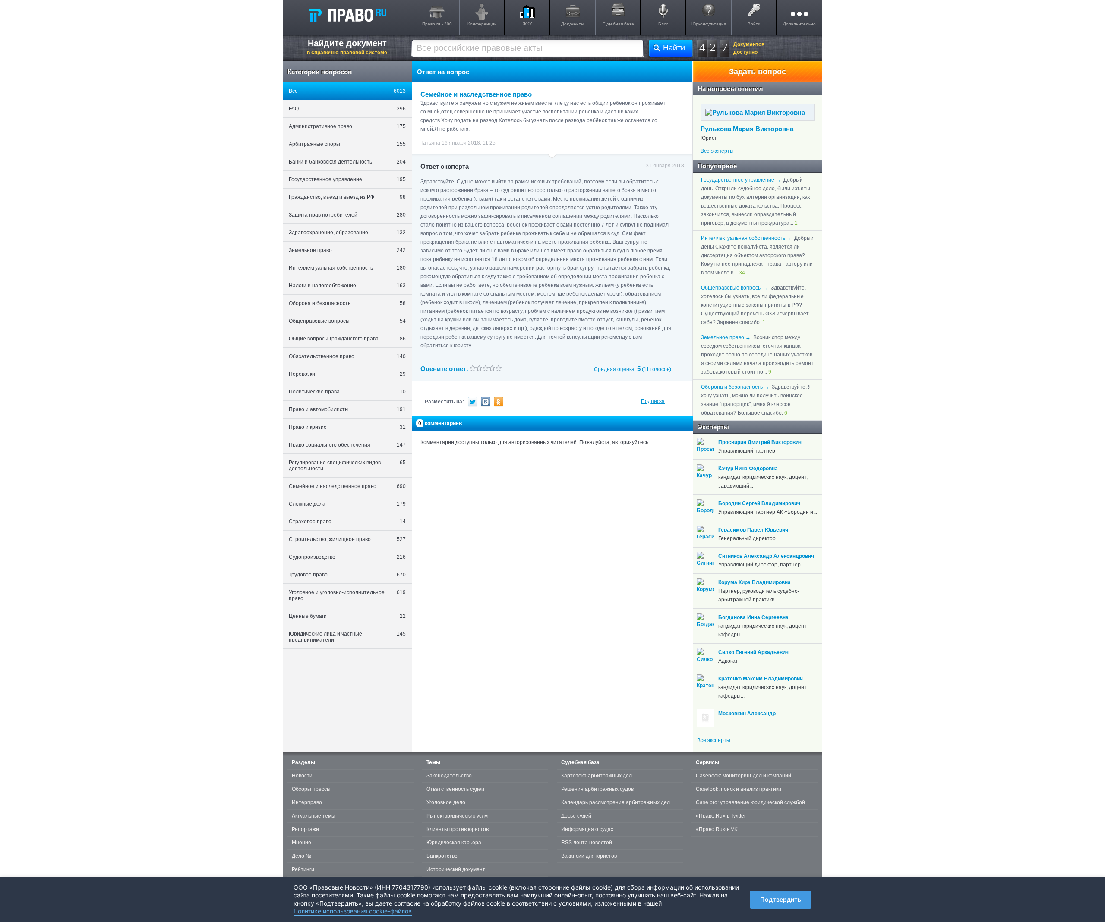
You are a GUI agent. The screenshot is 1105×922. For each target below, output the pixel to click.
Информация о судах (587, 829)
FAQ (347, 109)
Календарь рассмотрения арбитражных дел (615, 802)
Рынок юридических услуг (457, 816)
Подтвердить (780, 899)
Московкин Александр (747, 714)
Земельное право (347, 250)
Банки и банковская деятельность (347, 162)
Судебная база (618, 24)
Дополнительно (799, 24)
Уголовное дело (445, 802)
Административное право (347, 126)
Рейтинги (303, 869)
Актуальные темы (313, 816)
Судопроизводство (347, 557)
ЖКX (527, 24)
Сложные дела (347, 504)
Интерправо (307, 802)
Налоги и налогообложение (347, 286)
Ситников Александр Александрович (766, 556)
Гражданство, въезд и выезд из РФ (347, 197)
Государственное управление (347, 179)
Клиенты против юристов (457, 829)
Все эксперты (717, 151)
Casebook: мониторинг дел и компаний (743, 776)
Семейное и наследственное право (347, 486)
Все (347, 91)
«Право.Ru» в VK (717, 829)
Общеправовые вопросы (347, 321)
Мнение (301, 843)
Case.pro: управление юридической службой (750, 802)
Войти (754, 24)
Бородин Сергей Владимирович (759, 503)
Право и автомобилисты (347, 409)
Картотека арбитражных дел (596, 776)
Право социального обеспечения (347, 445)
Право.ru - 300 (437, 24)
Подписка (653, 401)
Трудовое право (347, 575)
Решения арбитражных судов (597, 789)
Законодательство (449, 776)
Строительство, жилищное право (347, 539)
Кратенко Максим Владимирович (760, 679)
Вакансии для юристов (589, 856)
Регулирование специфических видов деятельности (347, 465)
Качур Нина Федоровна (748, 469)
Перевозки (347, 374)
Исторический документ (455, 869)
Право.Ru (347, 14)
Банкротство (442, 856)
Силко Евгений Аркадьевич (753, 652)
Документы (572, 24)
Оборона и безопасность (347, 303)
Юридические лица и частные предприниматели (347, 637)
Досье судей (576, 816)
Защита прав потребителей (347, 215)
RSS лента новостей (586, 843)
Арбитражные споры (347, 144)
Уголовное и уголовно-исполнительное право (347, 595)
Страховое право (347, 522)
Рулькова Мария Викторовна (747, 128)
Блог (663, 24)
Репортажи (305, 829)
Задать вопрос (757, 71)
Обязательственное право (347, 356)
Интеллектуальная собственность (347, 268)
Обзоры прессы (311, 789)
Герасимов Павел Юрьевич (753, 530)
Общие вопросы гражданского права (347, 339)
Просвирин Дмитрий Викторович (760, 442)
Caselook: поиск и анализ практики (738, 789)
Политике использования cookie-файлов (353, 911)
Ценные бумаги (347, 616)
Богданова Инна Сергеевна (753, 617)
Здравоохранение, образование (347, 233)
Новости (302, 776)
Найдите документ (347, 47)
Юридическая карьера (453, 843)
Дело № (301, 856)
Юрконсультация (708, 24)
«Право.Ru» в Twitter (721, 816)
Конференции (482, 24)
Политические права (347, 392)
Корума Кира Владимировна (754, 582)
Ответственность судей (455, 789)
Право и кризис (347, 427)
